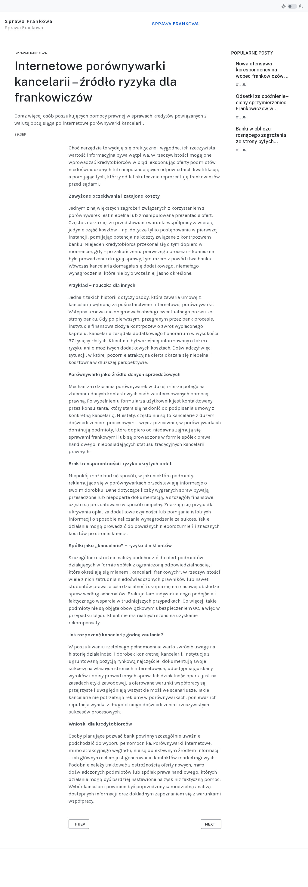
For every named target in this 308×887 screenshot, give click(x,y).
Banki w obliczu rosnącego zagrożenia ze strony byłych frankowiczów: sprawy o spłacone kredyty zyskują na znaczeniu (261, 135)
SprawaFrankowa (30, 53)
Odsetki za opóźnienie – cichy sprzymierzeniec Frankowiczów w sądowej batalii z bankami (262, 102)
